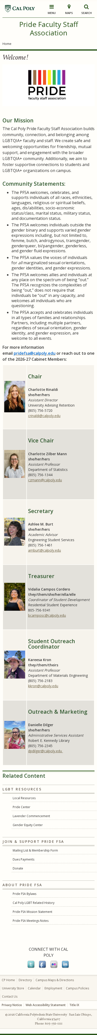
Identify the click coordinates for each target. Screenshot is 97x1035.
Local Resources (24, 798)
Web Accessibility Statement (46, 1005)
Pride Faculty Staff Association (48, 28)
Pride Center (21, 807)
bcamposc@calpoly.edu (47, 615)
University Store (13, 988)
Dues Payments (23, 859)
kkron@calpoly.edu (43, 686)
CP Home (8, 980)
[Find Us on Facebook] (42, 967)
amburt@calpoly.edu (44, 550)
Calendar (34, 988)
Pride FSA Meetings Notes (30, 921)
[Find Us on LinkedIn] (65, 967)
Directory (25, 980)
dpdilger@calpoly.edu (45, 751)
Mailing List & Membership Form (35, 850)
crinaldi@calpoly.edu (44, 415)
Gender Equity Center (28, 825)
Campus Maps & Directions (55, 980)
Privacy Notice (12, 1005)
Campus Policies (77, 988)
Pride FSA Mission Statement (32, 912)
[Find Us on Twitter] (31, 967)
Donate (18, 868)
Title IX (74, 1005)
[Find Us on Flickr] (54, 967)
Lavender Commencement (31, 816)
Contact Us (9, 996)
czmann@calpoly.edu (45, 480)
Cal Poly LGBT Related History (33, 903)
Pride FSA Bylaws (24, 894)
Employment (53, 988)
